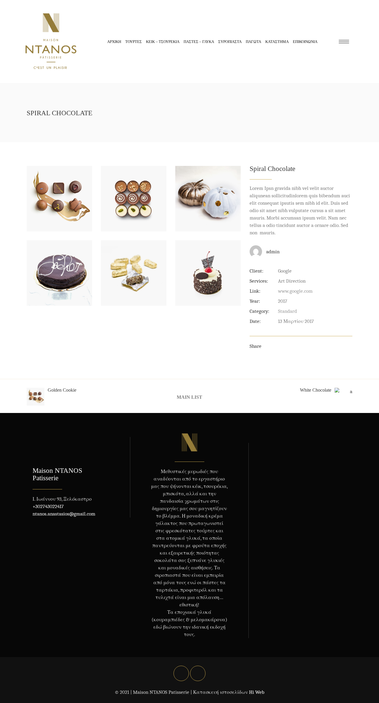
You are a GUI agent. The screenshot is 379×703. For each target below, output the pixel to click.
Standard (287, 311)
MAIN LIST (189, 397)
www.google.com (295, 291)
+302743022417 (48, 506)
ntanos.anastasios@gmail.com (64, 514)
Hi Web (256, 692)
